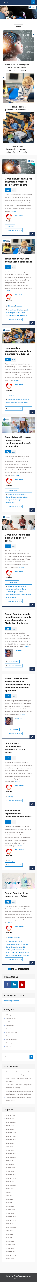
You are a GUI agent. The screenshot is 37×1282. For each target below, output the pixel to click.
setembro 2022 (11, 1132)
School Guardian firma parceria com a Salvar (16, 895)
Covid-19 (19, 942)
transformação (10, 502)
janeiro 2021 (10, 1150)
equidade (26, 399)
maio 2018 (9, 1234)
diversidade (11, 399)
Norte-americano (17, 950)
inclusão (20, 402)
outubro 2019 (10, 1182)
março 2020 (10, 1164)
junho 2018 (9, 1231)
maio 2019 (9, 1199)
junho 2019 (9, 1196)
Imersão (18, 947)
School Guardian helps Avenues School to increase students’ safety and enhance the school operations (17, 684)
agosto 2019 (10, 1189)
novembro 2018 (11, 1220)
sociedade (9, 405)
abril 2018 (9, 1238)
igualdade (14, 402)
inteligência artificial (17, 592)
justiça (26, 402)
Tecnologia (18, 306)
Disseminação (10, 944)
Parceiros (17, 938)
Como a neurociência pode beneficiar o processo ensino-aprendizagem (17, 67)
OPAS (16, 952)
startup (20, 955)
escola (8, 402)
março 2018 (10, 1241)
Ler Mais (13, 211)
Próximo (25, 969)
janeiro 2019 (10, 1213)
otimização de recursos (13, 594)
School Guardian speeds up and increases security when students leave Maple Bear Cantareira (18, 618)
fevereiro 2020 (10, 1168)
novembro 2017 (11, 1255)
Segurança (9, 1036)
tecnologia (18, 500)
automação (22, 586)
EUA (26, 944)
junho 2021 (9, 1146)
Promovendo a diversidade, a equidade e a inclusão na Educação (17, 149)
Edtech (17, 944)
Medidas (8, 950)
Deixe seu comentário (15, 230)
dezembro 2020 (11, 1153)
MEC (23, 947)
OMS (12, 952)
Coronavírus (12, 942)
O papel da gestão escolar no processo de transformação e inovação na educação (18, 442)
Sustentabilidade (11, 1039)
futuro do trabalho (20, 494)
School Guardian (13, 662)
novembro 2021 (11, 1139)
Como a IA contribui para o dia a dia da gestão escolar (17, 537)
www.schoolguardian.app (12, 1001)
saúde (8, 955)
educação (19, 399)
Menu (18, 26)
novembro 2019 (11, 1178)
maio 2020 (9, 1161)
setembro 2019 (11, 1185)
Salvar (27, 952)
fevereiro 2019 (10, 1210)
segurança (14, 955)
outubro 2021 (10, 1143)
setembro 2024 (11, 1122)
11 (20, 969)
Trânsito (8, 1046)
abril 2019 (9, 1203)
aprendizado (12, 310)
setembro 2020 (11, 1157)
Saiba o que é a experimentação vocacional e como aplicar (18, 813)
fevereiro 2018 (10, 1245)
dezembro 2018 (11, 1217)
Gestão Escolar (20, 313)
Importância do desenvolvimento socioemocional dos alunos (15, 748)
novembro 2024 (11, 1115)
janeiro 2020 (10, 1171)
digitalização (20, 310)
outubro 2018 (10, 1224)
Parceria (21, 952)
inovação (9, 315)
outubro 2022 (10, 1129)
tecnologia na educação (19, 315)
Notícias (10, 938)
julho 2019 (9, 1192)
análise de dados (13, 586)
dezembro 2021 (11, 1136)
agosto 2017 (10, 1259)
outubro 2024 (10, 1118)
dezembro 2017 (11, 1252)
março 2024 (10, 1125)
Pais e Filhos (10, 1025)
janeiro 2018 (10, 1248)
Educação (11, 226)
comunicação (10, 589)
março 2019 (10, 1206)
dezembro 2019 (11, 1175)
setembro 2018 (11, 1227)
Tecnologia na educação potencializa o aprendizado (17, 108)
